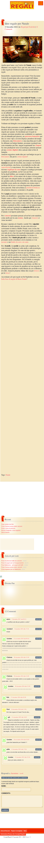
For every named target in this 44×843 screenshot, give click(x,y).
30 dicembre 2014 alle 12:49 (21, 676)
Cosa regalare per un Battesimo (11, 569)
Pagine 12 (28, 837)
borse (8, 273)
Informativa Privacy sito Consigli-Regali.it (13, 834)
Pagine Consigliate (16, 830)
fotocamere (5, 156)
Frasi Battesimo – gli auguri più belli (12, 565)
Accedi (21, 773)
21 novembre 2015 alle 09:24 (21, 638)
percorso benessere (32, 136)
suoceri (8, 215)
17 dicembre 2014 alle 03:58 (18, 697)
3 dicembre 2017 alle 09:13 (19, 619)
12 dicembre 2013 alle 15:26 (22, 757)
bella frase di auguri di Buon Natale (14, 279)
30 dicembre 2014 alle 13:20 (22, 686)
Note (25, 830)
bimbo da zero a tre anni (19, 242)
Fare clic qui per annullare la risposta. (14, 778)
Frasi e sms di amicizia (8, 528)
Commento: (5, 793)
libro (12, 176)
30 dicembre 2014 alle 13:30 (21, 657)
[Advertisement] (21, 378)
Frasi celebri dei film (7, 524)
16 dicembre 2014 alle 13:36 (18, 709)
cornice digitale (12, 149)
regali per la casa (13, 169)
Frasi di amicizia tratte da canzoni (11, 561)
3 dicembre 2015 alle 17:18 (21, 629)
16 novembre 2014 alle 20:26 (21, 739)
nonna (20, 217)
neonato (4, 242)
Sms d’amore (5, 532)
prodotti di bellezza (33, 187)
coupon (38, 145)
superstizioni (5, 167)
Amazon (35, 218)
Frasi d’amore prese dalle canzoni (11, 526)
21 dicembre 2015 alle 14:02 (19, 717)
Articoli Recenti (5, 830)
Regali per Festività (28, 27)
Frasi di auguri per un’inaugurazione (12, 563)
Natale (8, 475)
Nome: (3, 786)
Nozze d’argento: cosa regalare (11, 530)
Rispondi (38, 619)
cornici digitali (22, 156)
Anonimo (14, 773)
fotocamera (17, 140)
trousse (36, 270)
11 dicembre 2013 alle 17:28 (19, 749)
